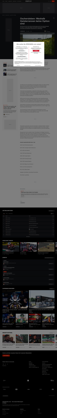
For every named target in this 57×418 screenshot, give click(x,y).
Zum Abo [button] (36, 50)
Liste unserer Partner (36, 63)
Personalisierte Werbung (21, 56)
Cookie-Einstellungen (38, 65)
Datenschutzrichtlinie (27, 65)
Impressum (18, 65)
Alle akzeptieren (21, 50)
